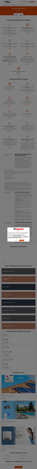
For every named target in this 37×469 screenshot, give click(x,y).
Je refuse (16, 240)
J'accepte (21, 240)
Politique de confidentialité (17, 235)
